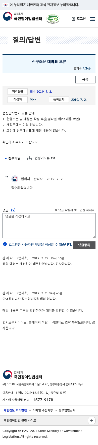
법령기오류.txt (45, 158)
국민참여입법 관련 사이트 (20, 420)
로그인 (81, 19)
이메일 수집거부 (43, 410)
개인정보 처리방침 (15, 410)
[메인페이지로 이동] (22, 16)
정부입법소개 (67, 410)
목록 (85, 79)
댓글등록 (84, 245)
